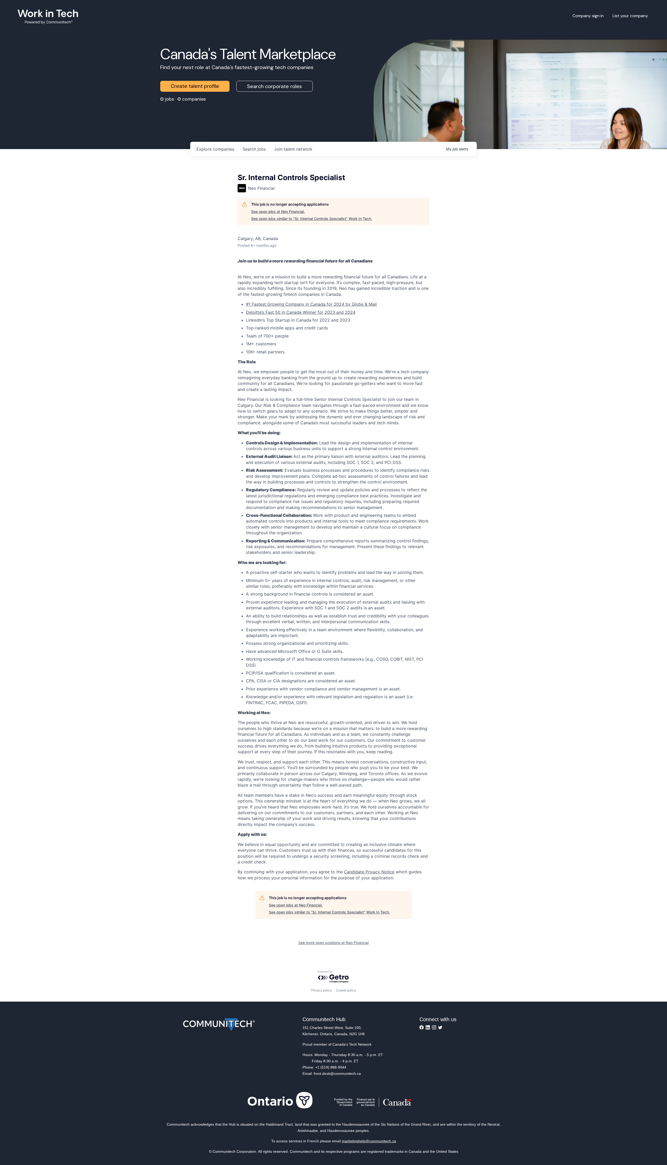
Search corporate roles (274, 86)
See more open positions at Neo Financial (333, 942)
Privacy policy (321, 990)
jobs (254, 149)
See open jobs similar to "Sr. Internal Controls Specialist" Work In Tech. (311, 218)
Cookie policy (346, 990)
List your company (630, 16)
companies (215, 149)
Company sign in (588, 16)
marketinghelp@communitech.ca (369, 1141)
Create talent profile (195, 86)
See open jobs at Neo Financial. (278, 211)
